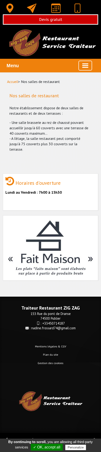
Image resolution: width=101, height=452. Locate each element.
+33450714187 (53, 323)
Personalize (76, 447)
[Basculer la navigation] (85, 66)
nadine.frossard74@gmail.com (53, 328)
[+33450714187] (77, 9)
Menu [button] (13, 65)
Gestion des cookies (50, 363)
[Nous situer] (10, 8)
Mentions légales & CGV (50, 346)
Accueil (12, 81)
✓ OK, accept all (46, 447)
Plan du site (50, 354)
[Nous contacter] (31, 8)
